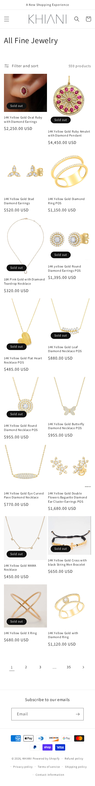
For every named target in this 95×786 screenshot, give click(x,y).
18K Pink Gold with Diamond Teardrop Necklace (24, 281)
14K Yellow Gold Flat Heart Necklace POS (23, 360)
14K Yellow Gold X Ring (20, 633)
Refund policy (74, 758)
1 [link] (12, 667)
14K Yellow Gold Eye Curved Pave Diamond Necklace (24, 495)
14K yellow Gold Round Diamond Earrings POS (64, 268)
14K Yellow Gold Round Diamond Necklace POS (21, 428)
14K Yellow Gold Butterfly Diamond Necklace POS (66, 426)
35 (69, 667)
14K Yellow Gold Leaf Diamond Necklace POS (65, 349)
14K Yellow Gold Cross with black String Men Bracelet (67, 562)
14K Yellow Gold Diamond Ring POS (66, 201)
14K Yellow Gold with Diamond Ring (63, 635)
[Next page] (83, 667)
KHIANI (27, 758)
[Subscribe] (77, 714)
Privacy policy (23, 767)
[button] (6, 19)
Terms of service (49, 767)
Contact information (50, 774)
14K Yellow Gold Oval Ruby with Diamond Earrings (23, 119)
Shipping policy (76, 767)
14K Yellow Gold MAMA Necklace (20, 568)
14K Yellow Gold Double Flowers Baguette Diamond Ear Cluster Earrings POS (67, 497)
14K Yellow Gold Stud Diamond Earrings (19, 201)
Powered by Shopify (46, 758)
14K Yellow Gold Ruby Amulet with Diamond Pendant (69, 133)
